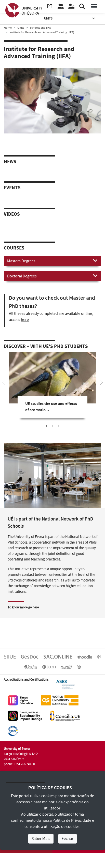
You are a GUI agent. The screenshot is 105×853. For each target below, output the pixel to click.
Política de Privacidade (71, 820)
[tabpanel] (52, 389)
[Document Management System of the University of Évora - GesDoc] (29, 656)
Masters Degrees (21, 261)
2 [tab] (52, 426)
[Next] (101, 382)
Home (8, 28)
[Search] (82, 6)
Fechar (67, 838)
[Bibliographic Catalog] (30, 666)
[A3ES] (65, 685)
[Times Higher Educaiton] (20, 700)
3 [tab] (58, 426)
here (25, 319)
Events (12, 188)
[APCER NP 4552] (13, 731)
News (10, 162)
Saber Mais (41, 838)
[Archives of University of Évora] (49, 666)
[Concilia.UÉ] (65, 715)
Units (48, 18)
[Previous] (4, 382)
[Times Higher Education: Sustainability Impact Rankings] (25, 715)
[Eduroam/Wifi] (66, 666)
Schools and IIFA (40, 28)
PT (49, 6)
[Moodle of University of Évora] (84, 656)
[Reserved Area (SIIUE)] (71, 6)
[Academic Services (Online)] (58, 656)
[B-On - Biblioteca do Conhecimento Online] (79, 666)
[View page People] (60, 6)
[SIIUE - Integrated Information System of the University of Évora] (10, 656)
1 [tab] (46, 426)
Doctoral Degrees (22, 276)
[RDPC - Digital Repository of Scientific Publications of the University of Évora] (99, 656)
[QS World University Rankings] (59, 700)
